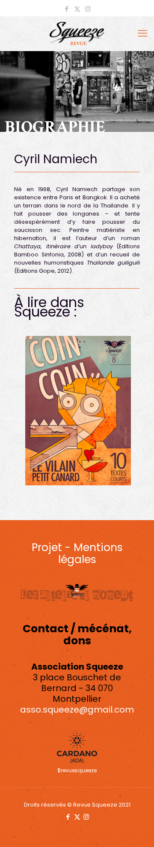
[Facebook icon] (66, 8)
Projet (47, 547)
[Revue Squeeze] (77, 33)
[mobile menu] (142, 33)
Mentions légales (90, 553)
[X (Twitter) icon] (77, 8)
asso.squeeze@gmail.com (77, 710)
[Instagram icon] (88, 8)
